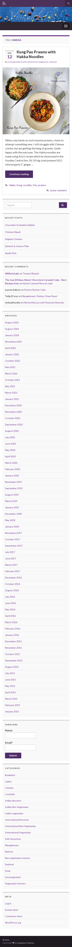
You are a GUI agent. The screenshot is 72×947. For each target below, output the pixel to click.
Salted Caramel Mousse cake (38, 283)
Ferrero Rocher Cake (35, 289)
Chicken (9, 787)
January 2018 (12, 526)
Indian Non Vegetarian (16, 807)
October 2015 (12, 654)
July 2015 (10, 673)
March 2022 (11, 373)
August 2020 (12, 430)
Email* (9, 742)
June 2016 (10, 603)
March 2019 (11, 501)
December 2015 (13, 641)
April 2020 (10, 456)
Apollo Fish (10, 253)
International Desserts (17, 819)
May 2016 (10, 609)
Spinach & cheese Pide (17, 246)
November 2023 (13, 341)
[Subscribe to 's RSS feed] (4, 2)
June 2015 (10, 679)
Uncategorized (12, 877)
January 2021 (12, 399)
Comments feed (13, 916)
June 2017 (10, 558)
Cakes (8, 781)
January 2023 (12, 354)
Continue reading (19, 174)
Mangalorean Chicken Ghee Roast (39, 296)
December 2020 (13, 405)
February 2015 (12, 705)
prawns (42, 185)
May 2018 (10, 520)
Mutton (9, 851)
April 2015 (10, 692)
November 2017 (13, 532)
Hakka (12, 185)
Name (8, 730)
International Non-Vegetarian (35, 62)
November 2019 (13, 481)
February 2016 (12, 628)
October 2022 (12, 360)
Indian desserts (13, 800)
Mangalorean (12, 845)
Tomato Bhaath (31, 273)
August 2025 (12, 322)
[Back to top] (64, 939)
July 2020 (10, 437)
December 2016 (13, 577)
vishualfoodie (14, 62)
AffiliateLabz (12, 273)
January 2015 (12, 711)
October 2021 (12, 379)
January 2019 (12, 507)
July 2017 (10, 552)
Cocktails (10, 794)
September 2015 (14, 660)
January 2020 (12, 475)
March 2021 (11, 392)
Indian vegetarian (14, 813)
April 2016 (10, 615)
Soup (7, 870)
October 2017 (12, 539)
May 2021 (10, 386)
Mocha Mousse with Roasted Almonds (44, 302)
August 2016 (12, 590)
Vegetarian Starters (15, 883)
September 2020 (14, 424)
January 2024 (12, 335)
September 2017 (14, 545)
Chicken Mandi (12, 232)
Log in (8, 903)
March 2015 (11, 698)
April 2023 (10, 348)
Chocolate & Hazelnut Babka (20, 225)
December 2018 (13, 513)
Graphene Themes (25, 943)
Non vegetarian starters (17, 858)
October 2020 (12, 418)
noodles (27, 185)
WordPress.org (13, 922)
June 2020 (10, 443)
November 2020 (13, 411)
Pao (35, 185)
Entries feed (11, 909)
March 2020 (11, 462)
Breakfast (10, 775)
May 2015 (10, 686)
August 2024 (12, 328)
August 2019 (12, 494)
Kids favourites (13, 838)
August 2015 (12, 666)
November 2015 (13, 647)
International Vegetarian (18, 832)
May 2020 (10, 450)
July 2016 (10, 596)
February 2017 (12, 571)
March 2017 (11, 564)
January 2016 (12, 635)
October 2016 (12, 583)
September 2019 (14, 488)
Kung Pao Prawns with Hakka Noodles (36, 54)
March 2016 (11, 622)
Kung (19, 185)
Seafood (53, 62)
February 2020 (12, 469)
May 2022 (10, 367)
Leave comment (58, 190)
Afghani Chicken (13, 239)
